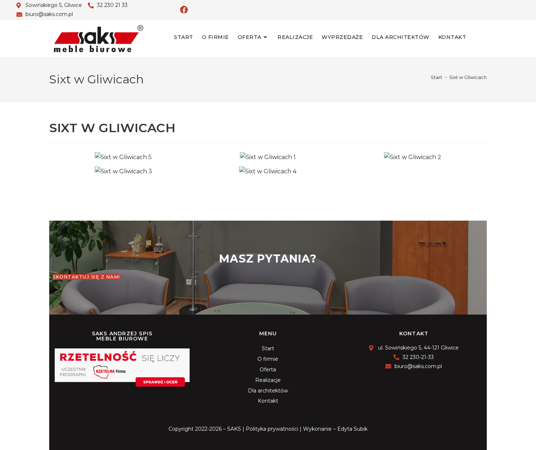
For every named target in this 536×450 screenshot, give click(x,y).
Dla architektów (268, 390)
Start (268, 348)
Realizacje (268, 380)
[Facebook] (184, 10)
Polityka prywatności (272, 429)
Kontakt (268, 401)
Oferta (268, 369)
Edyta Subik (352, 429)
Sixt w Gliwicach (468, 77)
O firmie (267, 359)
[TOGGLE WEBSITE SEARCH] (476, 37)
